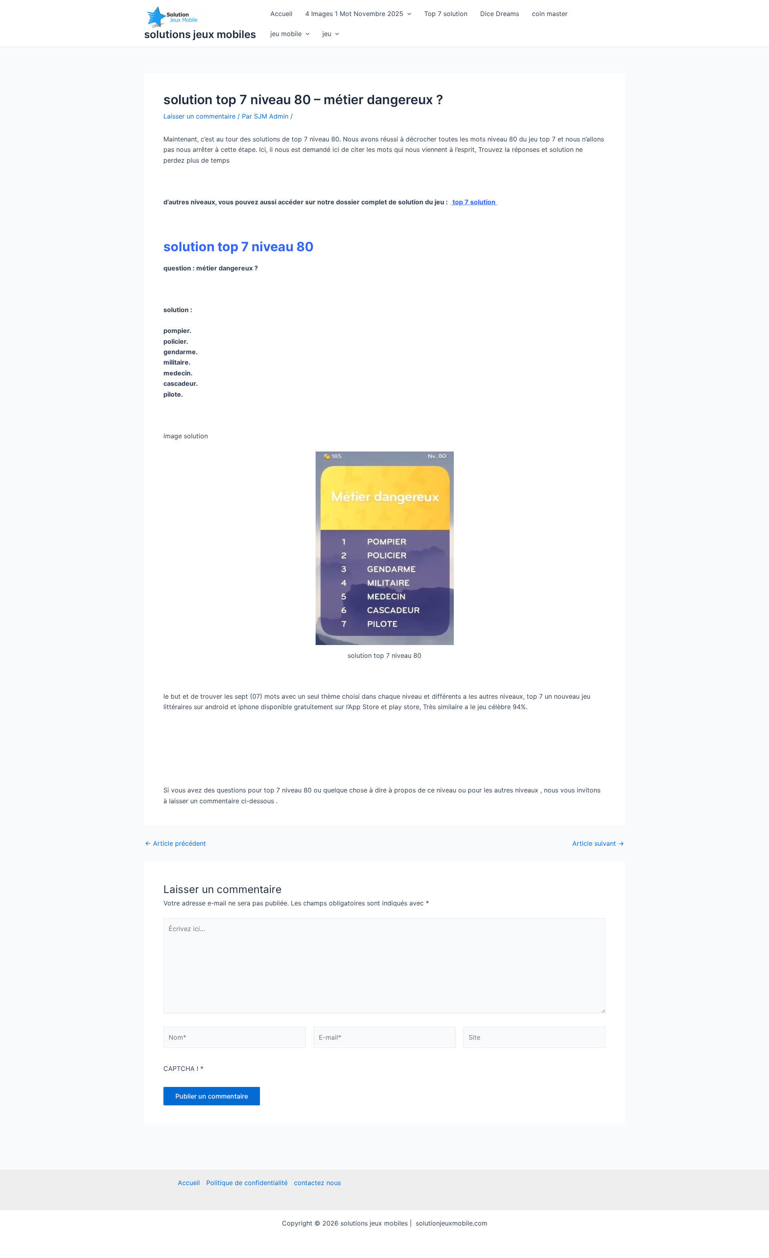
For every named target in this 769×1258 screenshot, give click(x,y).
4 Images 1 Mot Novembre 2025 (354, 14)
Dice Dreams (499, 14)
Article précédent (175, 843)
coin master (550, 14)
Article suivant (598, 843)
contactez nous (317, 1183)
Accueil (281, 14)
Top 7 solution (445, 14)
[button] (407, 14)
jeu (326, 34)
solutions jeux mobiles (200, 34)
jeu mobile (286, 34)
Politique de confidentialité (247, 1183)
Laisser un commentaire (199, 116)
